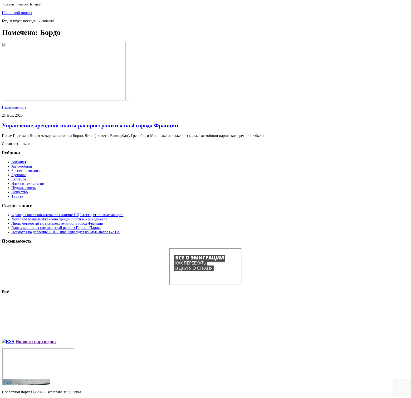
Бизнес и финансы (26, 171)
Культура (18, 179)
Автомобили (21, 166)
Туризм (17, 196)
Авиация (18, 162)
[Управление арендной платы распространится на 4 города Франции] (64, 99)
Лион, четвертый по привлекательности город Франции (57, 223)
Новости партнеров (35, 341)
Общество (19, 192)
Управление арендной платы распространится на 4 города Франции (90, 125)
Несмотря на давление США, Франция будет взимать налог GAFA (65, 232)
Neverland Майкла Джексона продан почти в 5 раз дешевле (59, 219)
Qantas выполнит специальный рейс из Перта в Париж (56, 228)
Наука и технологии (27, 183)
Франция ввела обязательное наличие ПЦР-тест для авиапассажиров (67, 215)
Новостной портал (17, 13)
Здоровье (18, 175)
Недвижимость (14, 107)
